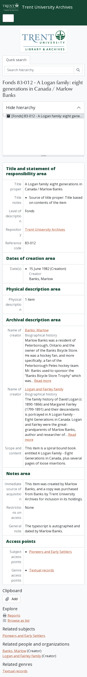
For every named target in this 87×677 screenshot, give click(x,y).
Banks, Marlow (37, 330)
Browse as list (19, 620)
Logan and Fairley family (44, 389)
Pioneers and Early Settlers (50, 551)
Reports (14, 615)
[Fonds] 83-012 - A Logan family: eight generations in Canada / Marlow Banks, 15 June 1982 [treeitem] (47, 116)
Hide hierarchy (20, 107)
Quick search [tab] (16, 59)
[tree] (43, 135)
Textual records (41, 570)
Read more (42, 380)
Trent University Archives (45, 229)
